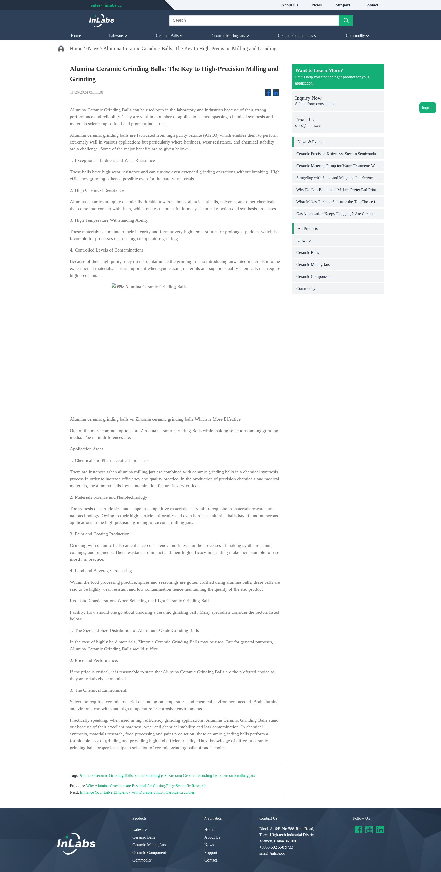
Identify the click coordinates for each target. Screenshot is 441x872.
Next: (74, 792)
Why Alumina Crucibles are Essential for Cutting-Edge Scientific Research (146, 786)
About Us (289, 5)
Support (343, 5)
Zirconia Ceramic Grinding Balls (194, 775)
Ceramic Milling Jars (228, 35)
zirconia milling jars (239, 775)
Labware (116, 35)
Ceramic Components (295, 35)
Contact (371, 5)
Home (76, 35)
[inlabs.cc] (76, 844)
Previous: (77, 786)
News (317, 5)
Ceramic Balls (167, 35)
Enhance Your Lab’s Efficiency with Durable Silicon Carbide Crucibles (137, 792)
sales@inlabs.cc (272, 853)
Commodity (355, 35)
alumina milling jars (150, 775)
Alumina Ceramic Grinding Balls (106, 775)
